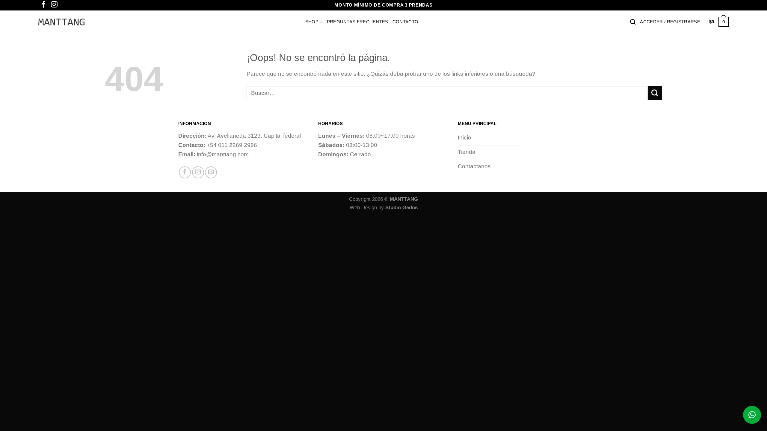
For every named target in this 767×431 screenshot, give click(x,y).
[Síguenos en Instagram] (54, 5)
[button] (752, 415)
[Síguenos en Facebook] (43, 5)
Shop (311, 21)
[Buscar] (633, 22)
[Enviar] (655, 93)
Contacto (405, 21)
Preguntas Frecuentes (357, 21)
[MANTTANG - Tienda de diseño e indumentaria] (61, 22)
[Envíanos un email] (211, 172)
